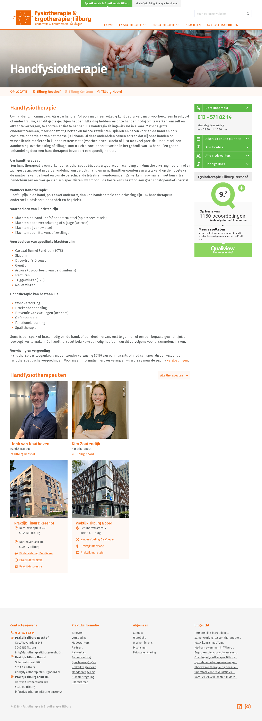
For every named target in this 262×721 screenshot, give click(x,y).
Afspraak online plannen (223, 139)
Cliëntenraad (80, 682)
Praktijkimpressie (30, 566)
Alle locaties (214, 147)
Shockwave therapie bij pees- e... (216, 667)
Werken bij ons (143, 642)
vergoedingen (177, 360)
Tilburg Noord (111, 92)
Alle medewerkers (218, 155)
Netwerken (79, 652)
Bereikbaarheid (216, 108)
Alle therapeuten (172, 375)
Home (108, 25)
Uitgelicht (139, 638)
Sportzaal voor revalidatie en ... (214, 672)
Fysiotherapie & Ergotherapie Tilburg (107, 3)
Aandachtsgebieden (222, 25)
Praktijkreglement (84, 667)
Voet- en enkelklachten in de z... (215, 677)
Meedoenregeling (83, 672)
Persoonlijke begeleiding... (211, 633)
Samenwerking (81, 657)
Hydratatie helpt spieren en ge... (215, 662)
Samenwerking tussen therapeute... (217, 638)
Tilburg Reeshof (48, 92)
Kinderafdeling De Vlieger (36, 553)
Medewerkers (81, 642)
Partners (77, 647)
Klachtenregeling (83, 677)
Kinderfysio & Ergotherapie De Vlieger (157, 3)
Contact (138, 633)
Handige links (215, 164)
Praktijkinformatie (31, 560)
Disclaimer (140, 647)
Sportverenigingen (84, 662)
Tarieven (77, 633)
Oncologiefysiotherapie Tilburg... (215, 657)
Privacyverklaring (144, 652)
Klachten (193, 25)
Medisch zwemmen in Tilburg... (214, 647)
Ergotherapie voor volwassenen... (216, 652)
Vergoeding (79, 638)
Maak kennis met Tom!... (209, 642)
